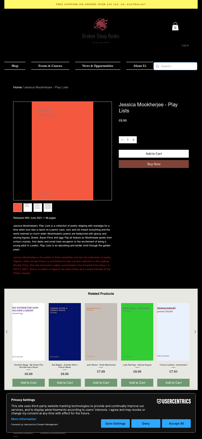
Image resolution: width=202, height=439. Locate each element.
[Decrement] (121, 139)
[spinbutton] (127, 139)
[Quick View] (28, 332)
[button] (16, 66)
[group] (101, 345)
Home (17, 87)
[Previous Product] (6, 331)
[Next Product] (195, 331)
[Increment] (133, 139)
